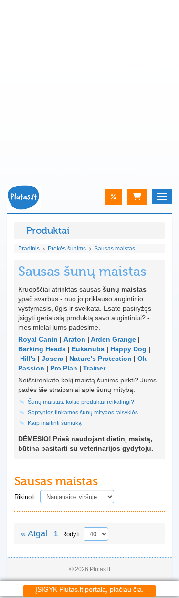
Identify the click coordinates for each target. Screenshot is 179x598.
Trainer (94, 368)
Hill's (28, 358)
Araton (74, 339)
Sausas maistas (114, 248)
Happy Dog (128, 349)
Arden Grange (113, 339)
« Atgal (34, 533)
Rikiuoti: (25, 496)
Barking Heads (42, 349)
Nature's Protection (100, 358)
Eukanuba (88, 349)
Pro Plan (63, 368)
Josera (52, 358)
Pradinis (29, 248)
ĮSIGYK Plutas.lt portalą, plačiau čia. (89, 589)
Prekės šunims (67, 248)
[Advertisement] (89, 89)
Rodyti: (72, 534)
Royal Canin (38, 339)
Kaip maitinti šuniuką (55, 423)
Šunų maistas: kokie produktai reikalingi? (81, 402)
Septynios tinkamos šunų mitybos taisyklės (83, 412)
